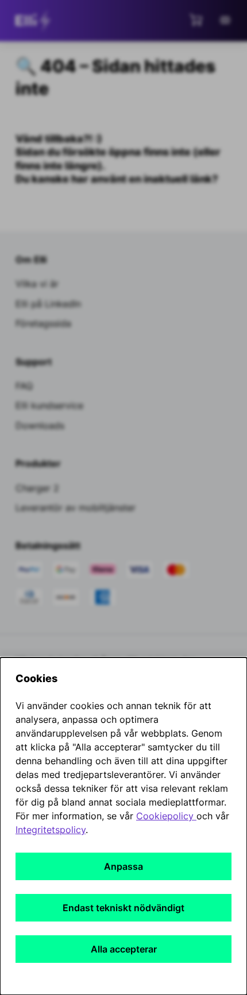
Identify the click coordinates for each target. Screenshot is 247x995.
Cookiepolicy (166, 816)
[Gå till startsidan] (35, 20)
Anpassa (123, 866)
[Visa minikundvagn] (196, 19)
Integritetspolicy (51, 829)
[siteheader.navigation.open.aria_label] (225, 20)
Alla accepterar (124, 949)
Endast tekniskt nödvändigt (123, 907)
